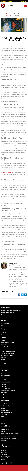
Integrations (3, 384)
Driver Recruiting (8, 14)
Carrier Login (24, 1)
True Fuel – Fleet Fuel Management (8, 351)
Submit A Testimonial (5, 382)
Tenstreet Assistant (5, 347)
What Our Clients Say (5, 406)
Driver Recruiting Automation (7, 315)
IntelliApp (3, 340)
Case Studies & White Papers (7, 412)
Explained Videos (4, 414)
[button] (19, 294)
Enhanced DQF (3, 357)
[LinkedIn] (2, 463)
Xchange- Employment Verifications (8, 342)
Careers (2, 421)
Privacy (2, 397)
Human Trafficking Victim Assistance (8, 438)
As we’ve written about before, (8, 83)
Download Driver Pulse (5, 429)
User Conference (4, 378)
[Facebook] (6, 463)
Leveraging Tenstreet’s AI (6, 410)
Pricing (2, 416)
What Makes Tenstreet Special (7, 404)
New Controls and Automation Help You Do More (11, 310)
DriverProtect (3, 362)
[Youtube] (14, 463)
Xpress (2, 349)
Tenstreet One (4, 364)
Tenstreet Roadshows (5, 380)
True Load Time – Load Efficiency (7, 353)
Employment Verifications (6, 1)
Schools (2, 334)
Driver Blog (3, 431)
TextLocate (3, 359)
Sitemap (3, 459)
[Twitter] (10, 463)
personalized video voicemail (7, 172)
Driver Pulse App (4, 345)
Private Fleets (3, 330)
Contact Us (3, 423)
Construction (3, 386)
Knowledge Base (4, 392)
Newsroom (3, 419)
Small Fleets (3, 332)
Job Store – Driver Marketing (7, 355)
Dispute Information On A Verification (8, 436)
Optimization (3, 328)
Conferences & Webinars (6, 375)
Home (3, 13)
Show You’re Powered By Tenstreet (8, 390)
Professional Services (5, 388)
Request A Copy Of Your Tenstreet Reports (9, 433)
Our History (3, 408)
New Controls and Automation (7, 312)
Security (2, 395)
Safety (2, 326)
